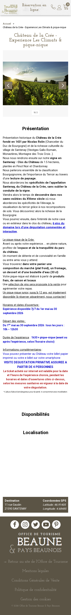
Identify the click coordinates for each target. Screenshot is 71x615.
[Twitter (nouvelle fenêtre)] (35, 524)
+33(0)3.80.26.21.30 (54, 6)
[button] (66, 7)
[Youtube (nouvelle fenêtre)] (46, 524)
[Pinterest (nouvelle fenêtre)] (56, 524)
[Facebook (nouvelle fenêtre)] (14, 524)
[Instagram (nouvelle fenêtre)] (25, 524)
